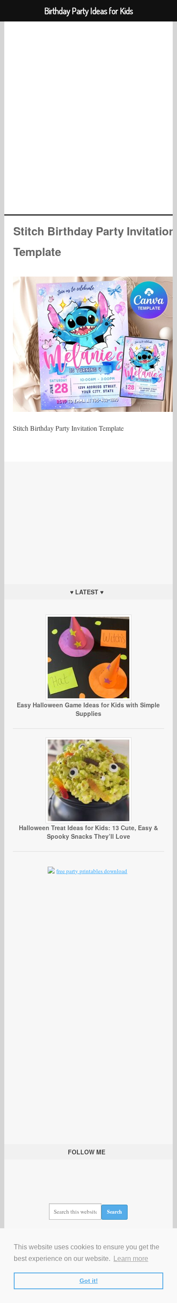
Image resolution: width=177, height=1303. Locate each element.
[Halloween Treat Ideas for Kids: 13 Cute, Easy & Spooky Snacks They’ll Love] (88, 821)
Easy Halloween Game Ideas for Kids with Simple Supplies (88, 709)
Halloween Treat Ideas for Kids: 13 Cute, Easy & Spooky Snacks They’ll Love (88, 831)
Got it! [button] (88, 1280)
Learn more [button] (130, 1258)
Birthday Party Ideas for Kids (88, 117)
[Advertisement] (88, 515)
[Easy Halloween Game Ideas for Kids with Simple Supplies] (88, 698)
